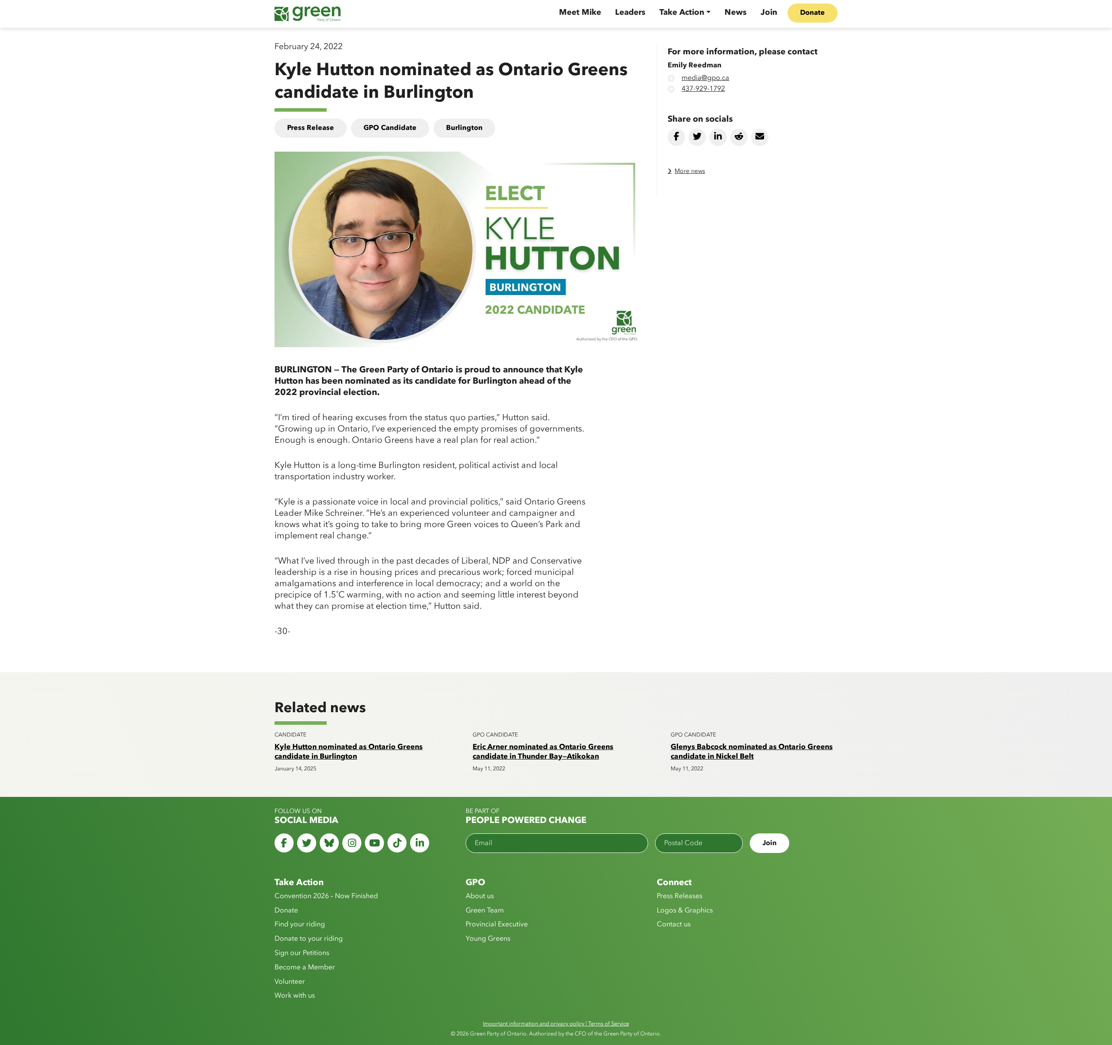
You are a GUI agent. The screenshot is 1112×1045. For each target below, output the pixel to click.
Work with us (295, 995)
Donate (812, 13)
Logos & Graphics (685, 910)
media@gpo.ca (705, 78)
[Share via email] (759, 137)
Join (769, 13)
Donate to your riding (309, 939)
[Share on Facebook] (676, 137)
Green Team (485, 910)
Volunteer (290, 982)
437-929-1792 (703, 89)
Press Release (310, 128)
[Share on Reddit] (739, 137)
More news (690, 171)
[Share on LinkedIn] (718, 137)
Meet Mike (580, 13)
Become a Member (305, 967)
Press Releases (679, 896)
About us (480, 896)
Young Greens (488, 939)
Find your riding (300, 924)
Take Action (681, 13)
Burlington (464, 128)
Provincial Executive (497, 924)
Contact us (674, 924)
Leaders (630, 13)
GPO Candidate (390, 128)
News (736, 13)
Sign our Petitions (302, 953)
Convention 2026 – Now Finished (326, 896)
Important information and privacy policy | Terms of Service (556, 1024)
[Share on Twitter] (697, 137)
